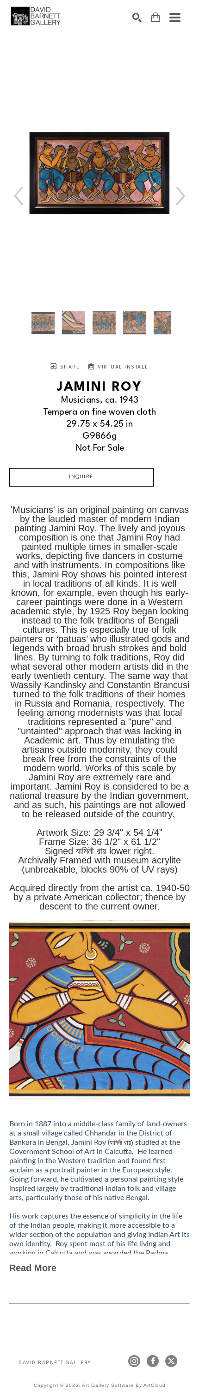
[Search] (137, 17)
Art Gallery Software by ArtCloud (124, 1385)
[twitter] (171, 1361)
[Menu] (174, 17)
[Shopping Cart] (155, 17)
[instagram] (134, 1361)
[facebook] (153, 1361)
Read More (32, 1268)
